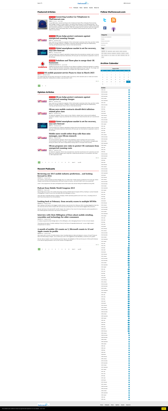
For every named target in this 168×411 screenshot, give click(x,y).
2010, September (104, 290)
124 (128, 269)
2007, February (104, 382)
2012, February (104, 254)
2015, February (104, 177)
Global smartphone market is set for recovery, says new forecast (72, 49)
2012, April (103, 249)
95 (128, 230)
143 (128, 307)
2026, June (103, 89)
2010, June (103, 296)
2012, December (104, 232)
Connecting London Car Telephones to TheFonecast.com (69, 18)
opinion (103, 51)
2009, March (103, 328)
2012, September (104, 239)
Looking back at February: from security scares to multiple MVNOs (67, 201)
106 (128, 258)
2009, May (103, 324)
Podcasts (75, 7)
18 (128, 177)
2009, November (104, 311)
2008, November (104, 337)
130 (128, 262)
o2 (108, 55)
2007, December (104, 360)
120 (128, 271)
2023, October (104, 98)
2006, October (104, 390)
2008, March (103, 354)
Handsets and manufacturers (106, 37)
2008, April (103, 352)
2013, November (104, 209)
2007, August (103, 369)
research (117, 51)
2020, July (103, 147)
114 (128, 301)
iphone (113, 55)
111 (128, 292)
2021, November (104, 121)
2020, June (103, 149)
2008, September (104, 341)
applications (110, 51)
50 (128, 194)
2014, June (103, 194)
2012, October (104, 237)
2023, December (104, 94)
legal (102, 55)
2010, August (103, 292)
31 (128, 190)
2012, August (103, 241)
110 (128, 252)
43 (128, 192)
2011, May (103, 273)
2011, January (104, 281)
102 (128, 237)
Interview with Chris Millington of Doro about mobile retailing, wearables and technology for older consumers (65, 216)
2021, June (103, 128)
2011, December (104, 258)
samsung (109, 53)
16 (128, 175)
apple (114, 51)
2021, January (104, 134)
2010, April (103, 301)
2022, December (104, 104)
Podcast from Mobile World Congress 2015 (56, 188)
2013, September (104, 213)
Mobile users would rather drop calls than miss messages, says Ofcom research (69, 135)
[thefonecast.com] (83, 3)
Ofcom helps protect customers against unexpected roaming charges (69, 37)
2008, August (103, 343)
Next (73, 162)
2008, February (104, 356)
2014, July (103, 192)
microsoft (105, 55)
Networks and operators (54, 64)
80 (128, 245)
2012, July (103, 243)
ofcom (103, 57)
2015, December (104, 168)
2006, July (103, 397)
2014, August (103, 190)
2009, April (103, 326)
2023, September (104, 100)
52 (128, 196)
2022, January (104, 117)
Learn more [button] (42, 408)
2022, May (103, 109)
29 (128, 333)
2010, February (104, 305)
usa (116, 55)
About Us (96, 7)
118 (128, 284)
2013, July (103, 217)
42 (128, 188)
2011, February (104, 279)
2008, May (103, 350)
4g (110, 55)
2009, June (103, 322)
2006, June (103, 399)
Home (70, 7)
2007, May (103, 375)
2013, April (103, 224)
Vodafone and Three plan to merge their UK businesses (71, 61)
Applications (103, 45)
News (81, 7)
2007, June (103, 373)
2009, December (104, 309)
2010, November (104, 286)
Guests (91, 7)
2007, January (104, 384)
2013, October (104, 211)
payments (125, 51)
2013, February (104, 228)
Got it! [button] (163, 408)
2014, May (103, 196)
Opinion (86, 7)
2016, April (103, 162)
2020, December (104, 136)
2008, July (103, 345)
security (127, 53)
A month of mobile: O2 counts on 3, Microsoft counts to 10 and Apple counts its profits (65, 230)
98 (128, 239)
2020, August (103, 145)
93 (128, 318)
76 (128, 213)
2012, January (104, 256)
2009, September (104, 316)
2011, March (103, 277)
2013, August (103, 215)
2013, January (104, 230)
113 (128, 254)
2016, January (104, 166)
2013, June (103, 220)
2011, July (103, 269)
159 (128, 320)
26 (128, 179)
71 (128, 211)
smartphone (113, 53)
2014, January (104, 205)
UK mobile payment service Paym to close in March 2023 (66, 73)
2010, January (104, 307)
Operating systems (104, 43)
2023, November (104, 96)
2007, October (104, 365)
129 (128, 256)
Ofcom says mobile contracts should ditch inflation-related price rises (72, 110)
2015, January (104, 179)
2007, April (103, 377)
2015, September (104, 173)
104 (128, 303)
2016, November (104, 156)
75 (128, 222)
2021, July (103, 126)
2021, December (104, 119)
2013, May (103, 222)
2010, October (104, 288)
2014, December (104, 181)
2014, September (104, 188)
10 (68, 162)
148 (128, 316)
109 (128, 260)
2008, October (104, 339)
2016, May (103, 160)
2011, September (104, 264)
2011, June (103, 271)
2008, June (103, 348)
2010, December (104, 284)
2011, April (103, 275)
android (121, 51)
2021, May (103, 130)
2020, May (103, 151)
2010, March (103, 303)
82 (128, 275)
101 (128, 277)
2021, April (103, 132)
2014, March (103, 200)
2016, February (104, 164)
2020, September (104, 143)
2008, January (104, 358)
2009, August (103, 318)
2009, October (104, 313)
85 (128, 205)
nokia (102, 53)
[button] (40, 3)
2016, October (104, 158)
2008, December (104, 335)
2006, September (104, 392)
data (126, 55)
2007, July (103, 371)
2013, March (103, 226)
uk (106, 51)
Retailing (102, 39)
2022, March (103, 113)
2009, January (104, 333)
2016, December (104, 153)
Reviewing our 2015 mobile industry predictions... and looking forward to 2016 (65, 175)
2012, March (103, 252)
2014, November (104, 183)
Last (79, 162)
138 (128, 290)
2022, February (104, 115)
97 (128, 228)
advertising (123, 55)
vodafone (123, 53)
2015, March (103, 175)
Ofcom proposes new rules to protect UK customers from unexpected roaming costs (74, 147)
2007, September (104, 367)
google (105, 53)
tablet (119, 55)
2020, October (104, 141)
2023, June (103, 102)
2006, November (104, 388)
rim (128, 55)
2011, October (104, 262)
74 (128, 224)
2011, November (104, 260)
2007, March (103, 380)
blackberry (118, 53)
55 (128, 198)
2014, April (103, 198)
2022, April (103, 111)
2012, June (103, 245)
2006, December (104, 386)
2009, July (103, 320)
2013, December (104, 207)
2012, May (103, 247)
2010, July (103, 294)
